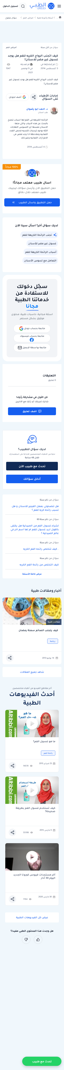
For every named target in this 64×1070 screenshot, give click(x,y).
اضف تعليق (30, 411)
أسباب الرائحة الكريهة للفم (40, 252)
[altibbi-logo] (42, 6)
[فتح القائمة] (58, 6)
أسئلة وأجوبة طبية (45, 17)
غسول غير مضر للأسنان (42, 243)
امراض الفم (28, 17)
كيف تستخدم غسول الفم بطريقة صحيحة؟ (35, 809)
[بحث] (22, 6)
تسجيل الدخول (10, 6)
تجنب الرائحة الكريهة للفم (37, 235)
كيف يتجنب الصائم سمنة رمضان (38, 630)
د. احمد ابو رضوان (37, 109)
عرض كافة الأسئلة (32, 574)
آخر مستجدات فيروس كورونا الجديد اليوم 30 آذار (34, 876)
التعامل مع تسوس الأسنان (40, 260)
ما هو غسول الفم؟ (44, 741)
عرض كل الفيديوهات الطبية (32, 917)
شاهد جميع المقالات (32, 672)
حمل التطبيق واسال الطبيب (35, 202)
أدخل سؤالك (32, 479)
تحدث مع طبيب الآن (32, 466)
